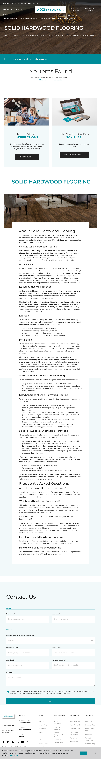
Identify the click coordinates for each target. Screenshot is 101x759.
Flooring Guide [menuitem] (75, 729)
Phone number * (12, 647)
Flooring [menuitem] (41, 721)
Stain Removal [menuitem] (75, 721)
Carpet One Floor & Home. (17, 746)
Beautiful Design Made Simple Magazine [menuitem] (59, 736)
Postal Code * (10, 660)
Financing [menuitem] (42, 747)
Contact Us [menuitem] (89, 734)
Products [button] (7, 9)
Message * (9, 672)
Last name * (56, 614)
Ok (83, 753)
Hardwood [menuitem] (42, 729)
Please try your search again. (50, 80)
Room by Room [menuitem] (90, 725)
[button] (69, 15)
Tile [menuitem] (39, 739)
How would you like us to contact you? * (20, 635)
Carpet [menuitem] (40, 732)
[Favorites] (73, 15)
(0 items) (76, 15)
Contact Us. (43, 59)
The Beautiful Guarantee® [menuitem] (74, 733)
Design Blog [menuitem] (58, 743)
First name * (10, 614)
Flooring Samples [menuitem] (57, 728)
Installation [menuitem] (74, 742)
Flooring (19, 18)
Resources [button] (20, 9)
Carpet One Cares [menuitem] (89, 730)
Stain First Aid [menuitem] (75, 725)
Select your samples (72, 154)
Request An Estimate (89, 9)
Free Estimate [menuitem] (43, 743)
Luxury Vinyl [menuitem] (42, 725)
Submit (50, 701)
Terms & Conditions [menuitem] (89, 739)
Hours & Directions (74, 9)
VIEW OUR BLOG (25, 157)
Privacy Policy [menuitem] (90, 744)
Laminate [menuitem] (41, 736)
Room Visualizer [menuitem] (57, 722)
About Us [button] (7, 15)
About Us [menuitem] (88, 721)
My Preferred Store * (59, 660)
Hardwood (28, 18)
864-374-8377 (33, 3)
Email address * (57, 647)
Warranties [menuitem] (74, 738)
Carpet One (8, 18)
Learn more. (13, 755)
